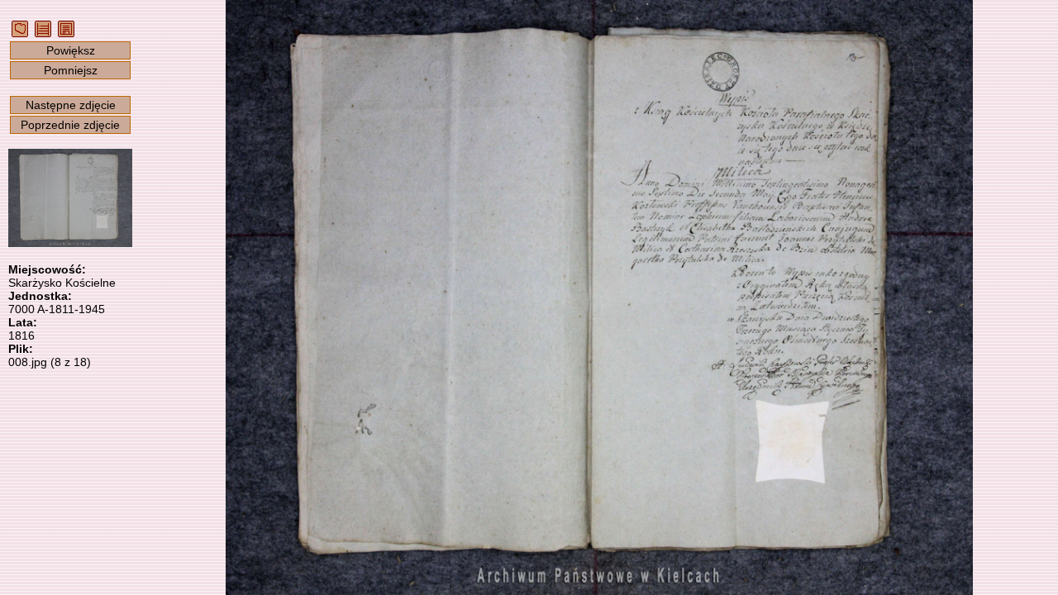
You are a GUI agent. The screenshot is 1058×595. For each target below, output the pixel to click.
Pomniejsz (71, 70)
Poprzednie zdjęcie (70, 124)
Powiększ (70, 50)
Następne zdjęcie (71, 105)
